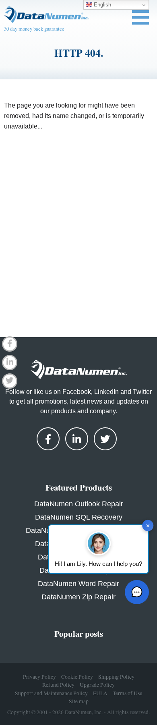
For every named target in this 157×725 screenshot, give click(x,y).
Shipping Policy (116, 676)
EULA (100, 693)
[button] (137, 592)
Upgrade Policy (97, 684)
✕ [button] (148, 525)
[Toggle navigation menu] (140, 17)
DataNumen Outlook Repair (78, 504)
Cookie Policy (77, 676)
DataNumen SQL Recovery (78, 517)
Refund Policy (58, 684)
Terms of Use (127, 693)
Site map (79, 701)
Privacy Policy (39, 676)
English (101, 5)
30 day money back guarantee (34, 28)
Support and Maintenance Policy (51, 693)
